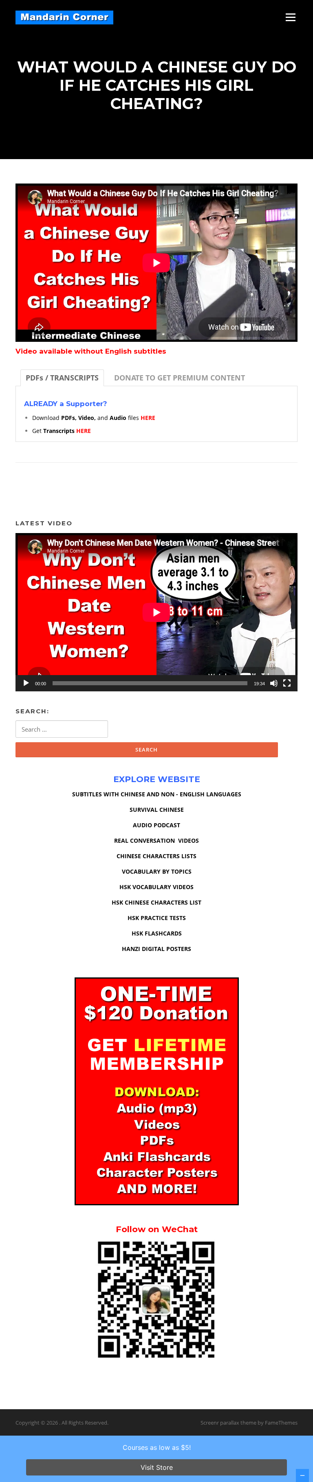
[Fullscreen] (287, 683)
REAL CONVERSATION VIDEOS (156, 840)
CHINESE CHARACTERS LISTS (156, 856)
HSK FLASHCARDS (157, 933)
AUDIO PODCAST (156, 825)
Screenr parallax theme (228, 1422)
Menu (290, 17)
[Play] (26, 683)
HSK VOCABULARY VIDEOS (156, 887)
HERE (148, 418)
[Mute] (274, 683)
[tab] (62, 377)
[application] (156, 612)
